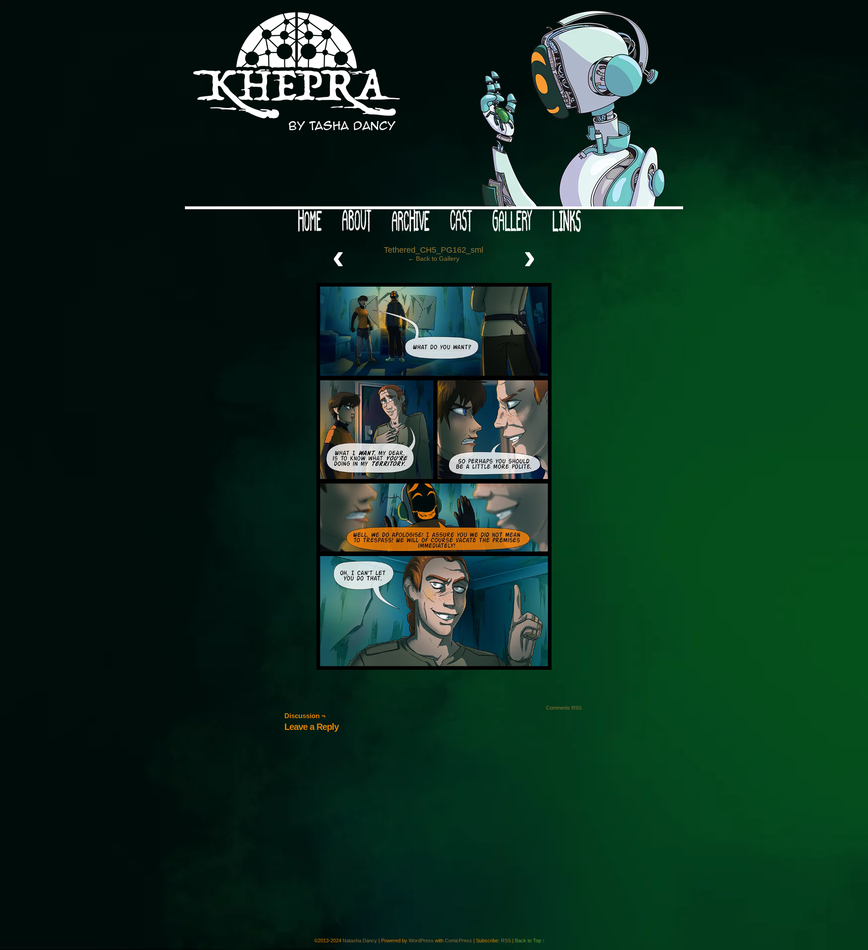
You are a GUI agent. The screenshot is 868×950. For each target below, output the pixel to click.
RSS (506, 940)
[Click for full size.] (434, 667)
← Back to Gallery (433, 258)
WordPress (421, 940)
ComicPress (458, 940)
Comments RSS (563, 707)
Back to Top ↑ (530, 940)
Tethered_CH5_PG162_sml (433, 249)
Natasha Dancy (360, 940)
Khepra (434, 107)
